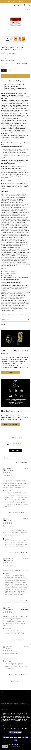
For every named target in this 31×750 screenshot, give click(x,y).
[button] (25, 5)
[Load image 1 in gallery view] (7, 39)
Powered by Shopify (15, 746)
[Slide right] (28, 39)
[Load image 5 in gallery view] (19, 39)
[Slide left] (3, 39)
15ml (4, 71)
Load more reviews (16, 681)
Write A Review (15, 450)
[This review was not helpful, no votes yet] (26, 512)
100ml (11, 71)
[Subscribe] (29, 710)
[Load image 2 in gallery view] (11, 39)
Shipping (3, 60)
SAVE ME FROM (4, 44)
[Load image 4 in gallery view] (15, 39)
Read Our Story (10, 424)
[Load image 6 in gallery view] (23, 39)
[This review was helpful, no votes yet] (23, 512)
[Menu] (2, 5)
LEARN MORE (10, 372)
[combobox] (22, 462)
